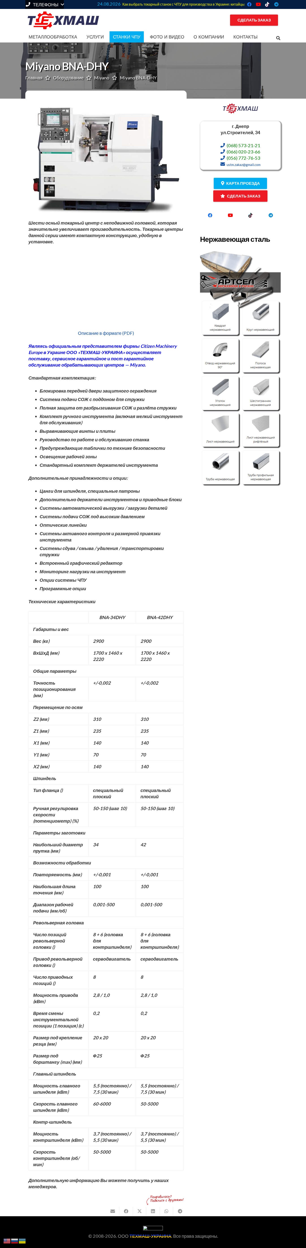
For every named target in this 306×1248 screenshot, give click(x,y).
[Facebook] (249, 4)
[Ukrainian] (22, 1240)
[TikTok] (267, 4)
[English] (7, 1240)
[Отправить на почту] (112, 1211)
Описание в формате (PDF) (106, 333)
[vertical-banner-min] (240, 368)
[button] (44, 4)
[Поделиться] (126, 1211)
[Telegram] (276, 4)
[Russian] (15, 1240)
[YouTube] (258, 4)
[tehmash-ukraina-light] (63, 20)
